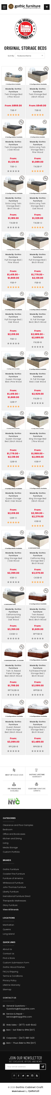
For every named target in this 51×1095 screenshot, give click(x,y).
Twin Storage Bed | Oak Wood (13, 148)
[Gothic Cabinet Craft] (25, 7)
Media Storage (10, 847)
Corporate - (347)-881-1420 (20, 1037)
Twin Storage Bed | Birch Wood (37, 95)
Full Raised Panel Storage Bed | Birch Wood (37, 673)
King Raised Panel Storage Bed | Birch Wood (37, 730)
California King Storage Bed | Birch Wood (37, 561)
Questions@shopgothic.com (20, 1008)
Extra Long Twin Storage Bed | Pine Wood (37, 150)
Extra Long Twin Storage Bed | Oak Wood (37, 206)
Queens (7, 929)
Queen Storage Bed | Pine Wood (13, 380)
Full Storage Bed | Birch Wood (37, 261)
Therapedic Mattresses (14, 900)
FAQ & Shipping (10, 971)
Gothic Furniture (11, 869)
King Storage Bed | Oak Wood (13, 559)
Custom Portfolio (11, 851)
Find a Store (9, 958)
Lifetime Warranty (11, 985)
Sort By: (11, 55)
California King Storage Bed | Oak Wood (13, 617)
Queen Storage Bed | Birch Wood (13, 440)
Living (5, 843)
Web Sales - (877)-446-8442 (21, 1024)
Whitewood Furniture (13, 882)
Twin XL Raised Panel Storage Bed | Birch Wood (13, 673)
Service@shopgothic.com (19, 1016)
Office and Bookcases (14, 834)
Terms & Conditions (13, 976)
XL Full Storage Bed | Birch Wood (37, 320)
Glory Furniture (10, 905)
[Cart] (47, 7)
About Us (7, 949)
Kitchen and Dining (12, 838)
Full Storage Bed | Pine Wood (13, 261)
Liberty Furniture (11, 891)
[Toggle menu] (4, 7)
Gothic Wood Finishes (14, 967)
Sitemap (7, 989)
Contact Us (8, 953)
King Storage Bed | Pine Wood (37, 440)
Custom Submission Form (16, 962)
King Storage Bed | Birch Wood (37, 499)
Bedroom (7, 829)
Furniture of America (13, 878)
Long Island (8, 934)
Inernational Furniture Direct (16, 896)
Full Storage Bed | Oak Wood (13, 320)
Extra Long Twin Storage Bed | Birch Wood (13, 206)
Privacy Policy (9, 980)
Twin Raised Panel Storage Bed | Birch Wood (37, 617)
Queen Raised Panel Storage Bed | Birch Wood (13, 730)
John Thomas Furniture (14, 887)
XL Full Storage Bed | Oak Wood (37, 380)
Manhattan (8, 924)
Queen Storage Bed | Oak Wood (13, 499)
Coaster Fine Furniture (14, 873)
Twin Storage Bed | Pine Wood (13, 95)
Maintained (18, 1091)
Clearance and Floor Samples (18, 825)
